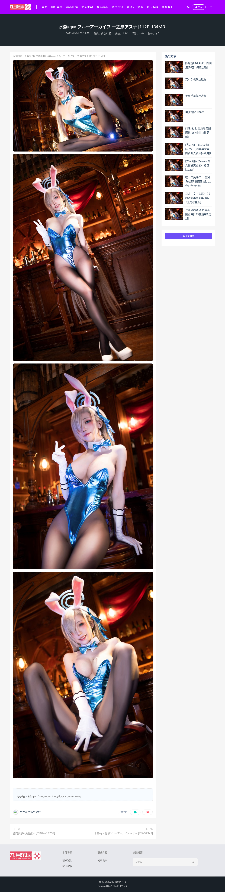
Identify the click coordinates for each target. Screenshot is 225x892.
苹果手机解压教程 (195, 96)
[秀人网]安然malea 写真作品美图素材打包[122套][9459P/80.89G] (197, 166)
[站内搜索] (188, 7)
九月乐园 (29, 56)
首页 (45, 7)
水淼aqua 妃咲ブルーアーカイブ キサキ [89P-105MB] (123, 833)
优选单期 (87, 7)
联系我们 (167, 7)
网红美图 (57, 7)
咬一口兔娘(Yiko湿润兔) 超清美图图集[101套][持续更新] (198, 181)
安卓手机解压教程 (195, 79)
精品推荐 (72, 7)
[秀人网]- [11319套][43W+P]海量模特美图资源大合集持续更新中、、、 (198, 149)
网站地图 (102, 860)
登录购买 (189, 236)
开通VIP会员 (135, 7)
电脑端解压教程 (194, 112)
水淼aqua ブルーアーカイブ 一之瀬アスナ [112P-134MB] (54, 797)
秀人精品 (102, 7)
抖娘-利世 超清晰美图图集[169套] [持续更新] (198, 132)
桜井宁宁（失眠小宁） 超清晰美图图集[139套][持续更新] (198, 198)
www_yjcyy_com (30, 811)
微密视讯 (117, 7)
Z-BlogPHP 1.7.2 (118, 886)
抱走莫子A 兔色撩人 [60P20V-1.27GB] (34, 833)
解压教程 (152, 7)
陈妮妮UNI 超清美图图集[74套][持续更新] (198, 65)
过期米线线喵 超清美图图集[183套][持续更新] (198, 214)
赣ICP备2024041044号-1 (112, 882)
